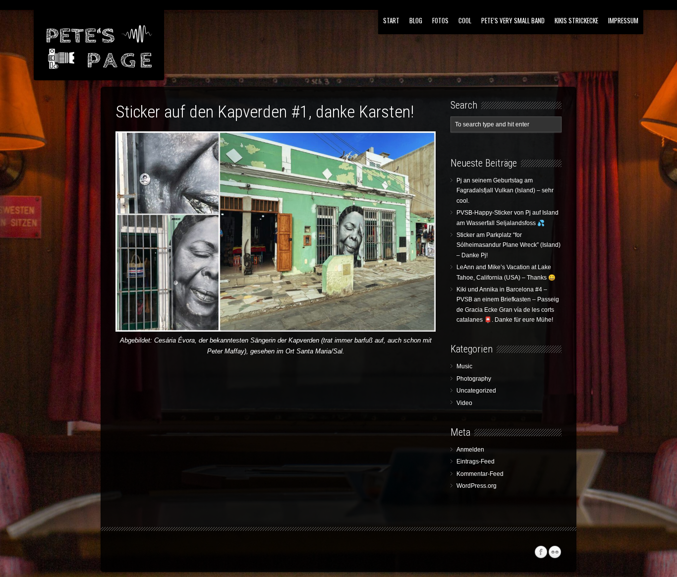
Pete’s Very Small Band (513, 20)
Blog (415, 20)
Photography (473, 378)
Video (464, 403)
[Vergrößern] (421, 145)
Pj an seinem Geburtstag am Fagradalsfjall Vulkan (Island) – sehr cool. (505, 190)
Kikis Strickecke (576, 20)
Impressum (623, 20)
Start (391, 20)
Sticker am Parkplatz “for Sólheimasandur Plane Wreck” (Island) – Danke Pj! (508, 245)
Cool (464, 20)
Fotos (440, 20)
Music (464, 366)
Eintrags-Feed (475, 461)
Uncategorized (476, 390)
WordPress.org (476, 485)
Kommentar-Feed (480, 473)
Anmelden (470, 449)
